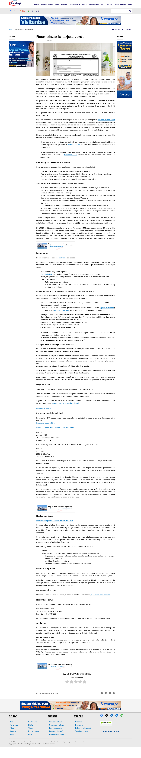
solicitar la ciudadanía (106, 120)
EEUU (103, 5)
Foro (12, 734)
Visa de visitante (55, 722)
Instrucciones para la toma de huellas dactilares (54, 521)
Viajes (30, 728)
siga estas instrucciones (100, 595)
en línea (62, 258)
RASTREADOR (94, 5)
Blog (130, 5)
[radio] (67, 682)
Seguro (13, 731)
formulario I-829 (70, 155)
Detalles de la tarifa (43, 408)
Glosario (78, 722)
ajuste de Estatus (107, 308)
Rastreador (32, 722)
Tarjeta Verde (15, 725)
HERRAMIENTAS (120, 5)
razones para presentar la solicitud (65, 403)
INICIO (36, 5)
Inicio (10, 29)
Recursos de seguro (57, 734)
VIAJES (109, 5)
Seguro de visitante (56, 725)
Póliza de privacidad (83, 728)
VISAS (57, 5)
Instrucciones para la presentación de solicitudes (55, 427)
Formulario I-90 (46, 274)
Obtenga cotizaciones (56, 246)
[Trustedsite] (106, 725)
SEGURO (64, 5)
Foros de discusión (56, 731)
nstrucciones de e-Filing (46, 423)
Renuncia (78, 725)
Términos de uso (81, 731)
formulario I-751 (74, 145)
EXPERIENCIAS (75, 5)
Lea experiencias (55, 728)
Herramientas (33, 731)
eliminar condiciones (62, 310)
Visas (12, 728)
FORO (84, 5)
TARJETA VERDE (47, 5)
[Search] (130, 11)
